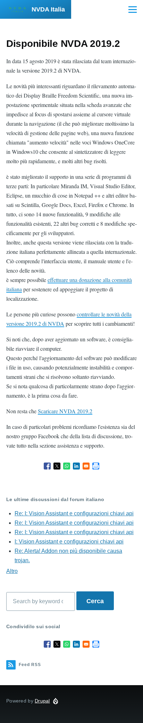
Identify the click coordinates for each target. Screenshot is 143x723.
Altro (12, 571)
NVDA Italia (48, 9)
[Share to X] (56, 466)
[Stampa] (95, 466)
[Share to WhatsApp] (66, 466)
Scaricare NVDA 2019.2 (65, 411)
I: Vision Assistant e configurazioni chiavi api (69, 542)
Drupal (42, 701)
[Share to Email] (86, 466)
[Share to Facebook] (47, 466)
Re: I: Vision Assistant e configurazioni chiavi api (74, 513)
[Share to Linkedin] (76, 466)
